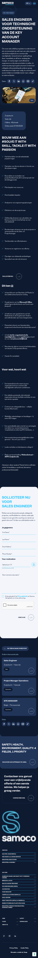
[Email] (28, 81)
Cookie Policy (24, 948)
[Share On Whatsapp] (23, 81)
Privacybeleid (22, 596)
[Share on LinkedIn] (18, 81)
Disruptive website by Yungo (19, 952)
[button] (28, 3)
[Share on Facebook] (9, 81)
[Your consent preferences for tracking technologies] (34, 954)
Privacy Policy (14, 948)
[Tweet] (14, 81)
